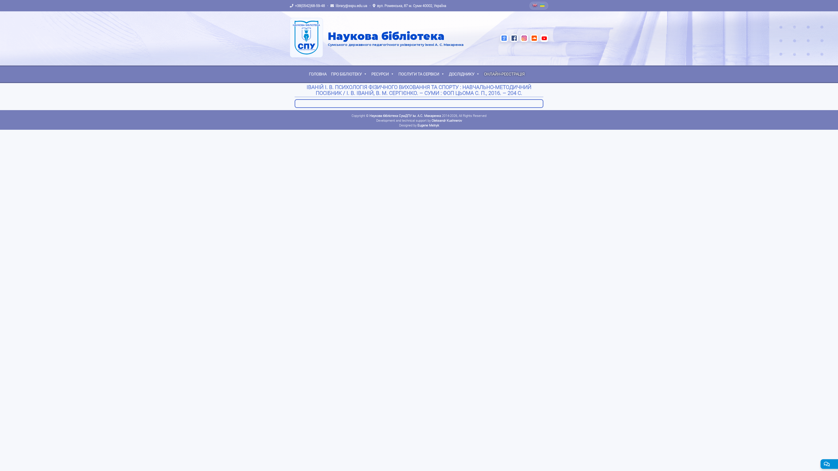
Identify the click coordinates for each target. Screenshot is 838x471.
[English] (535, 5)
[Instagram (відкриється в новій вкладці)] (524, 38)
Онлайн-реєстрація (504, 74)
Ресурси (380, 74)
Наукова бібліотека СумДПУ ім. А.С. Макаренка (405, 115)
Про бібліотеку (346, 74)
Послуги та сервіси (418, 74)
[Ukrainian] (542, 5)
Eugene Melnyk (428, 125)
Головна (318, 74)
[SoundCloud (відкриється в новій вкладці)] (534, 38)
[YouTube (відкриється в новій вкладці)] (544, 38)
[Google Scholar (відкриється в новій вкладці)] (504, 38)
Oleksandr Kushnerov (447, 120)
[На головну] (306, 38)
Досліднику (461, 74)
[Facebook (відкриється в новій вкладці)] (514, 38)
